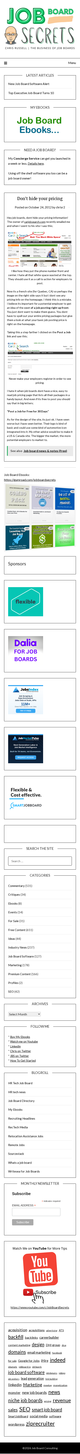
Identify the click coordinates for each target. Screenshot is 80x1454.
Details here (36, 163)
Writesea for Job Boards (24, 1171)
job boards (37, 1367)
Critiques (14, 894)
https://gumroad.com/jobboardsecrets (30, 480)
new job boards (34, 1392)
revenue (62, 1400)
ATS (61, 1330)
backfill (15, 1337)
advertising (51, 1330)
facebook (57, 1352)
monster (14, 1393)
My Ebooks (15, 1109)
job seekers (13, 1379)
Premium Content (19, 974)
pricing (47, 1401)
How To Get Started (23, 1060)
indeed (57, 1360)
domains (17, 1352)
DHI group (53, 1345)
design (38, 1344)
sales (13, 1409)
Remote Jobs (16, 1145)
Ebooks (13, 903)
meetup (47, 1385)
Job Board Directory (21, 1101)
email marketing (39, 1352)
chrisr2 (60, 207)
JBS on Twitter (19, 1056)
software (55, 1416)
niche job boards (25, 1400)
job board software (26, 1372)
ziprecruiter (40, 1423)
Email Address (24, 1205)
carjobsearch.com (34, 221)
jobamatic (12, 1367)
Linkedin (15, 1046)
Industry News (17, 947)
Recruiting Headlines (21, 1118)
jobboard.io (25, 1366)
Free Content (16, 930)
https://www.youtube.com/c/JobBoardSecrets (40, 1307)
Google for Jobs (29, 1360)
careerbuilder (49, 1337)
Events (12, 912)
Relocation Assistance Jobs (25, 1136)
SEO (11, 991)
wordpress (16, 1424)
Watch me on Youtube (24, 1041)
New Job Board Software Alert (28, 84)
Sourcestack (16, 1153)
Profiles (13, 982)
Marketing (15, 965)
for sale (12, 1360)
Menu (72, 63)
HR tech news (17, 1092)
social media (39, 1416)
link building (51, 1379)
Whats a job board (20, 1162)
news (54, 1392)
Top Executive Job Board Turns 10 (31, 93)
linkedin (15, 1384)
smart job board (47, 1409)
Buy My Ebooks (20, 1037)
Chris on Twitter (20, 1051)
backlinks (31, 1337)
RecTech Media (18, 1127)
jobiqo (62, 1373)
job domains (51, 1373)
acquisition (17, 1329)
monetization (60, 1385)
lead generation (32, 1378)
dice (64, 1345)
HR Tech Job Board (20, 1083)
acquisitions (37, 1330)
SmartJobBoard (18, 1416)
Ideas (11, 938)
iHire (44, 1361)
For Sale (13, 921)
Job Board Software (21, 956)
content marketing (19, 1345)
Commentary (16, 885)
